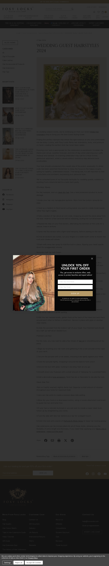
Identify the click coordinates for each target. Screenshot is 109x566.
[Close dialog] (92, 258)
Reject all (18, 562)
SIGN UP (75, 293)
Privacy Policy (32, 558)
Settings (7, 562)
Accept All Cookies (34, 562)
